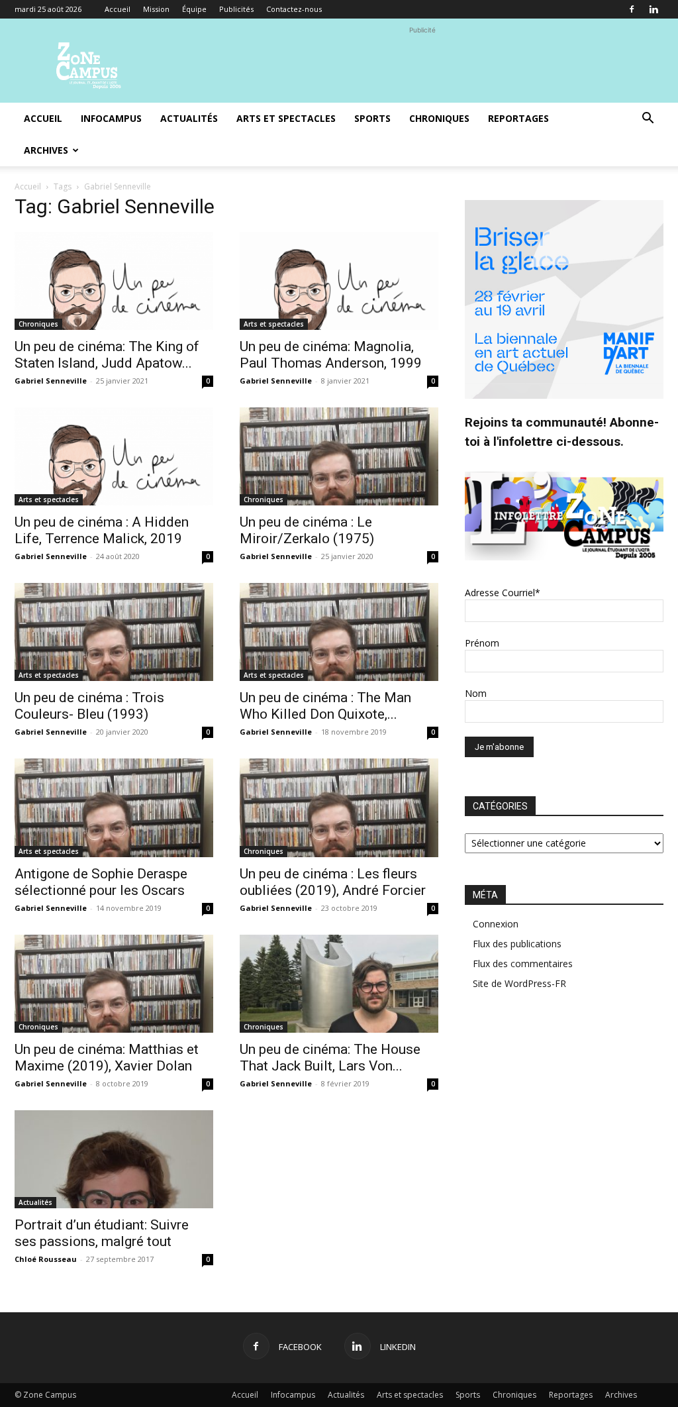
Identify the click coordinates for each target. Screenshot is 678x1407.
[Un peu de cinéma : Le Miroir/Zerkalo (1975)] (339, 456)
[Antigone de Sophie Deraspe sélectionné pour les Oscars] (114, 807)
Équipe (194, 9)
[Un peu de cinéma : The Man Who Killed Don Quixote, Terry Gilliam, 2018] (339, 632)
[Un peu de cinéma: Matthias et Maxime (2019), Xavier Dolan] (114, 984)
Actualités (189, 118)
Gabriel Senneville (51, 381)
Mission (156, 9)
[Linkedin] (653, 9)
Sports (372, 118)
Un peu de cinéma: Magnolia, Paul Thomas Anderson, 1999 (331, 355)
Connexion (495, 923)
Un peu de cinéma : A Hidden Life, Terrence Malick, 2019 (102, 530)
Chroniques (439, 118)
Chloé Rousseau (46, 1259)
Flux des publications (517, 943)
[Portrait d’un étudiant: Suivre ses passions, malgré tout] (114, 1159)
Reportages (518, 118)
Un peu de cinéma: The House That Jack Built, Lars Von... (330, 1057)
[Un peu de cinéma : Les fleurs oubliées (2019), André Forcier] (339, 807)
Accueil (117, 9)
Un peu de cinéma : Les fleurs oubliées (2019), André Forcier (333, 882)
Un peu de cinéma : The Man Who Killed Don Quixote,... (325, 706)
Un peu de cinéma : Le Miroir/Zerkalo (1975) (307, 530)
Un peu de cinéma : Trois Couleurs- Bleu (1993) (89, 706)
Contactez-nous (294, 9)
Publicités (236, 9)
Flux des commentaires (523, 963)
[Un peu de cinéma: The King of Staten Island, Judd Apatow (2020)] (114, 281)
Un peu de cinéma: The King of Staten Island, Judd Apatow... (107, 355)
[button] (647, 119)
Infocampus (111, 118)
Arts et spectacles (286, 118)
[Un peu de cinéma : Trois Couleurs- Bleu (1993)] (114, 632)
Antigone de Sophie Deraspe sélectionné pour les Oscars (101, 882)
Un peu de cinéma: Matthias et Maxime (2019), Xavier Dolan (107, 1057)
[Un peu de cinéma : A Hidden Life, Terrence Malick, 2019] (114, 456)
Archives (46, 150)
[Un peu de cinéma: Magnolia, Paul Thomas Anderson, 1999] (339, 281)
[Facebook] (632, 9)
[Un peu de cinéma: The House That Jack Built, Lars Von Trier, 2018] (339, 984)
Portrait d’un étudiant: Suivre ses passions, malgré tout (102, 1233)
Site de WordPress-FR (519, 983)
